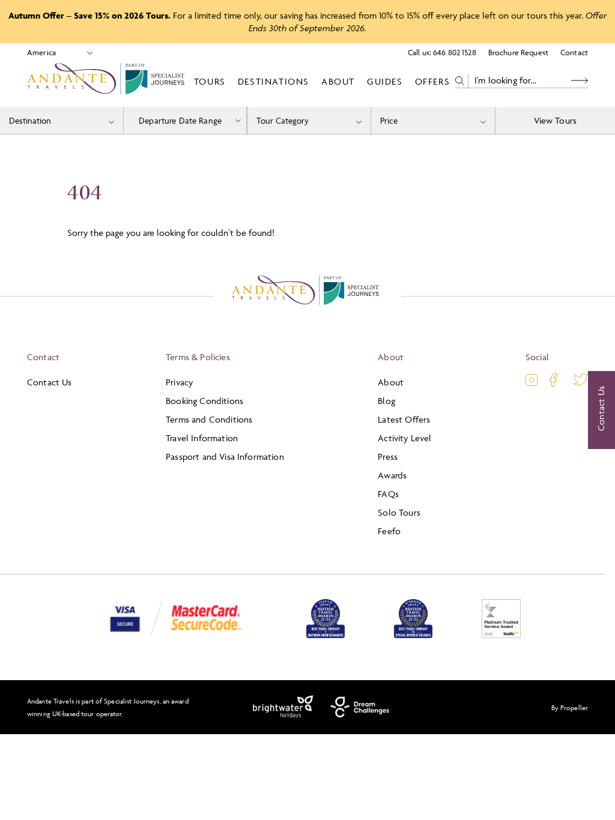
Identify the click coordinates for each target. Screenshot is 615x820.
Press (388, 456)
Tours (210, 81)
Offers (432, 81)
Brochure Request (518, 52)
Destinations (273, 81)
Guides (385, 81)
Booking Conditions (204, 400)
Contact (574, 52)
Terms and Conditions (209, 419)
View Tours (555, 120)
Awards (392, 475)
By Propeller (569, 707)
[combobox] (61, 120)
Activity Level (404, 438)
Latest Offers (404, 419)
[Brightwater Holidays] (283, 707)
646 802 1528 (454, 52)
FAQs (388, 493)
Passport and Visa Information (225, 456)
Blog (386, 400)
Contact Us (49, 382)
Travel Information (202, 438)
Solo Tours (399, 512)
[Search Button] (579, 81)
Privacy (179, 382)
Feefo (389, 531)
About (338, 81)
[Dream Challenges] (360, 707)
